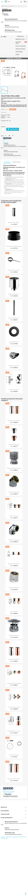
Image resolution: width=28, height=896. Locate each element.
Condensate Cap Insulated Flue (14, 683)
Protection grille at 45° (14, 365)
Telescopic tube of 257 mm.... (14, 420)
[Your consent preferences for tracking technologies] (25, 893)
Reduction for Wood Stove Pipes (14, 246)
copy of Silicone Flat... (14, 342)
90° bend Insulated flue (14, 540)
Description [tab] (7, 162)
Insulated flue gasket (14, 755)
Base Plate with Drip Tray (14, 563)
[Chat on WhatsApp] (6, 1)
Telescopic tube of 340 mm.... (14, 778)
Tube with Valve (14, 611)
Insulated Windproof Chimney (14, 468)
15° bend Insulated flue (14, 587)
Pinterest (12, 135)
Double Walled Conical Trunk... (14, 731)
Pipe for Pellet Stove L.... (14, 318)
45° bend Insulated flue (14, 492)
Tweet (9, 135)
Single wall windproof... (14, 294)
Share (5, 135)
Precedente (7, 796)
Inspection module (14, 389)
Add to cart (13, 129)
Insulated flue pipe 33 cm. (14, 659)
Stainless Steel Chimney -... (14, 222)
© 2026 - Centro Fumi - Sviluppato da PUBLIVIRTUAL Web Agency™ (13, 837)
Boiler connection (14, 516)
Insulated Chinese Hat (14, 635)
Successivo (14, 796)
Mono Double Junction (14, 444)
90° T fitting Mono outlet (14, 707)
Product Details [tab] (16, 162)
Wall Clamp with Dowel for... (14, 270)
